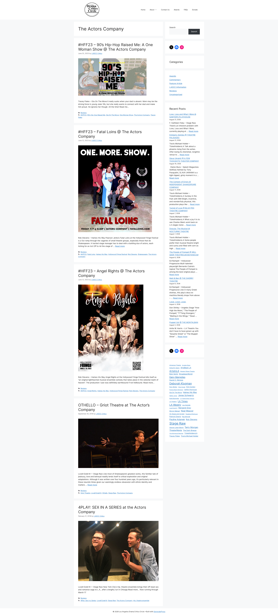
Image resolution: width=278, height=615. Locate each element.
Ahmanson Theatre (175, 365)
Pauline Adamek (177, 419)
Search (172, 27)
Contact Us (165, 10)
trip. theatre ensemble (141, 600)
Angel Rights (92, 391)
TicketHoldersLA (190, 433)
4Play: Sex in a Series (88, 600)
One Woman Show (126, 115)
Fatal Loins (91, 254)
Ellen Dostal (181, 387)
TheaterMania (175, 430)
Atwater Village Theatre (187, 371)
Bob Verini (173, 374)
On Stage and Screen (177, 414)
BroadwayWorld (185, 374)
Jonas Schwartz (186, 395)
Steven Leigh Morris (176, 427)
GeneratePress (159, 612)
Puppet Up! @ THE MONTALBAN (183, 322)
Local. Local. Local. (177, 302)
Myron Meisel (174, 411)
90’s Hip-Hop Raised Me (96, 115)
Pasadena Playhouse (192, 414)
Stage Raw (112, 493)
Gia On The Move (112, 115)
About (152, 10)
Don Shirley (173, 387)
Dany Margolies (177, 377)
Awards (177, 10)
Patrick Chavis (175, 417)
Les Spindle (186, 405)
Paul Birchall (186, 416)
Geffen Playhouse (190, 389)
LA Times (183, 401)
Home (143, 10)
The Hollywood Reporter (176, 433)
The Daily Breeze (189, 430)
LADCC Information (177, 87)
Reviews (84, 113)
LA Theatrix (173, 401)
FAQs (186, 10)
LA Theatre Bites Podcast (187, 398)
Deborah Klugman (180, 383)
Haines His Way (101, 254)
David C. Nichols (176, 380)
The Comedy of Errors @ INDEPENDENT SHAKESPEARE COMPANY (182, 184)
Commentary (175, 80)
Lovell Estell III (96, 493)
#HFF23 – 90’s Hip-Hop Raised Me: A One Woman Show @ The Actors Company (115, 46)
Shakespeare (142, 254)
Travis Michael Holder (189, 436)
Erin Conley (190, 387)
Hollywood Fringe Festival (117, 254)
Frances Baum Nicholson (176, 389)
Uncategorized (175, 94)
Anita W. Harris (174, 368)
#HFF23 (83, 115)
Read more (120, 246)
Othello (105, 493)
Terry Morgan (191, 427)
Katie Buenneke (174, 398)
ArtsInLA (174, 371)
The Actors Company (142, 115)
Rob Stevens (132, 254)
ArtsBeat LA (186, 368)
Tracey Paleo (174, 436)
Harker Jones (173, 395)
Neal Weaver (187, 411)
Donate (195, 10)
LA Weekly (175, 404)
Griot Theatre (85, 493)
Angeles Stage (186, 365)
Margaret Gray (184, 408)
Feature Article (175, 83)
